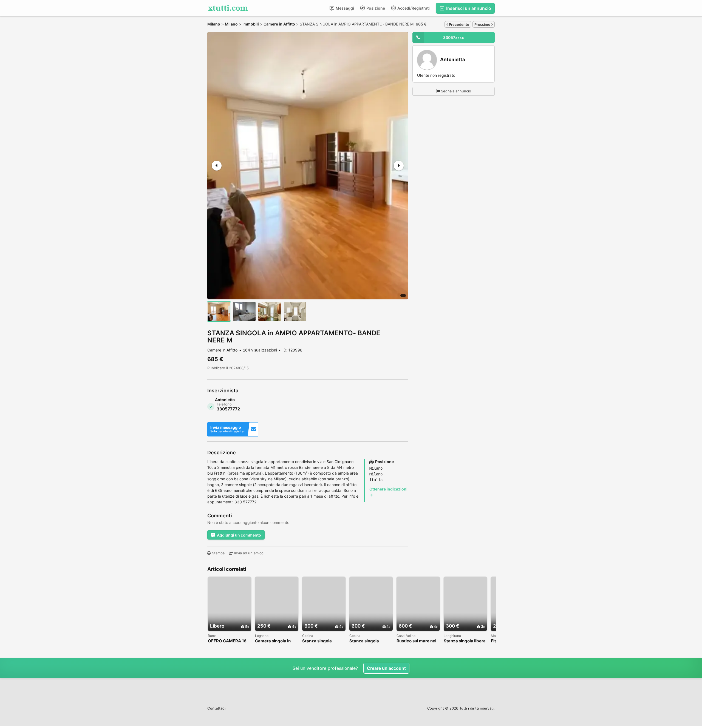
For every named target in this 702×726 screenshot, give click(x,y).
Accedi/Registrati (413, 8)
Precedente (458, 24)
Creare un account (386, 668)
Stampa (218, 553)
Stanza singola (317, 641)
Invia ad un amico (248, 553)
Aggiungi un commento (239, 535)
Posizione (375, 8)
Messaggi (344, 8)
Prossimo (482, 24)
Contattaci (216, 708)
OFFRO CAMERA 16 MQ (227, 641)
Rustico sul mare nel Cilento (416, 641)
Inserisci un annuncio (468, 8)
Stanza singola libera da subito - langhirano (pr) (465, 641)
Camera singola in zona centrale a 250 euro (275, 641)
